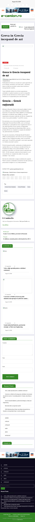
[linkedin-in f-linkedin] (26, 5)
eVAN (6, 428)
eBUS (6, 432)
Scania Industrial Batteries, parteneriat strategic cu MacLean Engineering (14, 326)
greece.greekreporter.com (17, 169)
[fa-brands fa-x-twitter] (19, 5)
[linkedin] (12, 177)
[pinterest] (20, 177)
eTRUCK (7, 421)
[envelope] (16, 177)
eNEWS (5, 62)
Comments (4, 342)
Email (3, 366)
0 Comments (15, 68)
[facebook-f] (8, 5)
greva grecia (21, 65)
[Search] (33, 15)
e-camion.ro (6, 68)
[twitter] (8, 177)
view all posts (5, 224)
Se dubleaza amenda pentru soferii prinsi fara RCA (17, 239)
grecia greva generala (8, 65)
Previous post (6, 231)
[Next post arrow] (31, 239)
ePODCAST (7, 435)
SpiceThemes (20, 519)
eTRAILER (7, 425)
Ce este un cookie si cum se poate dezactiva (21, 514)
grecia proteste (15, 65)
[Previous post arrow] (31, 233)
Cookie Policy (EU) (7, 514)
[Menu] (28, 15)
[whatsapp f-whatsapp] (23, 5)
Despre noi (23, 516)
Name (3, 358)
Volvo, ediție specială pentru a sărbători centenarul (14, 269)
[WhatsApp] (24, 177)
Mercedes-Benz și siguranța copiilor (13, 405)
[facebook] (4, 177)
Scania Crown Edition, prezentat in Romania (15, 233)
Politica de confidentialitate (13, 516)
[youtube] (15, 5)
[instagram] (12, 5)
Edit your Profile (23, 221)
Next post (5, 236)
